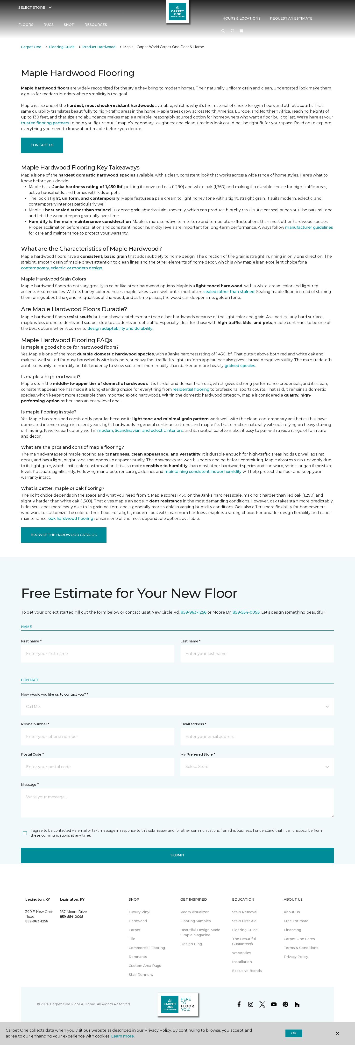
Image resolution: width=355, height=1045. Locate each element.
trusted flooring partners (45, 123)
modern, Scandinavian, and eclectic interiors (140, 430)
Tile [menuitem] (132, 939)
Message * (29, 784)
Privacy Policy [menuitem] (296, 957)
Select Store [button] (31, 7)
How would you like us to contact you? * (54, 694)
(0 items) (241, 31)
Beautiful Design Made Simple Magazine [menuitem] (200, 932)
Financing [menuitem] (292, 930)
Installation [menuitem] (242, 962)
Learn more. (123, 1036)
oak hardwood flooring (70, 518)
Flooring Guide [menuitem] (245, 930)
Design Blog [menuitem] (191, 944)
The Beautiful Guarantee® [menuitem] (244, 941)
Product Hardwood (98, 47)
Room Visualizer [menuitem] (194, 912)
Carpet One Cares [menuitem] (299, 939)
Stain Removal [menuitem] (244, 912)
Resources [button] (96, 24)
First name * (31, 641)
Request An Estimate (291, 18)
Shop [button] (69, 24)
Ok (293, 1033)
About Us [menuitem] (292, 912)
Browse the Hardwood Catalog (64, 535)
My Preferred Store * (197, 754)
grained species (240, 365)
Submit (177, 855)
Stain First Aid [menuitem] (244, 921)
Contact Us (42, 145)
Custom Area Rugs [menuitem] (145, 966)
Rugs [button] (48, 24)
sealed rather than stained (229, 291)
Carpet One (31, 47)
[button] (223, 31)
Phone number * (35, 724)
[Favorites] (232, 31)
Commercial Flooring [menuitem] (147, 948)
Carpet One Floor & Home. (73, 1004)
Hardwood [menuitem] (138, 921)
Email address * (193, 724)
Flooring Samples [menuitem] (195, 921)
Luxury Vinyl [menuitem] (139, 912)
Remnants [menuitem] (138, 957)
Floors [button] (25, 24)
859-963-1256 (193, 612)
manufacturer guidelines (309, 227)
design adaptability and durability (119, 328)
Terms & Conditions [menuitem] (301, 948)
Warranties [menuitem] (241, 953)
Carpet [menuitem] (135, 930)
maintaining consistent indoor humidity (202, 471)
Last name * (190, 641)
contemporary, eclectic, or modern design (61, 268)
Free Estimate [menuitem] (296, 921)
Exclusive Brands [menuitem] (247, 971)
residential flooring (191, 389)
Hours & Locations (241, 18)
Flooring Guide (62, 47)
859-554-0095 (246, 612)
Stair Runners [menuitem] (141, 974)
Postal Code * (32, 754)
